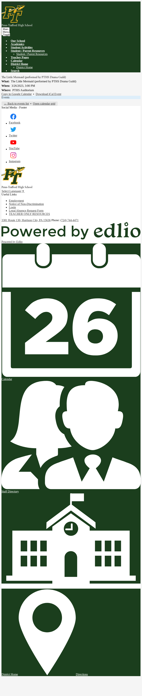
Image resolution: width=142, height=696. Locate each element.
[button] (28, 50)
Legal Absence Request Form (26, 210)
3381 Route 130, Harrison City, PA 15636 (26, 220)
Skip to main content (13, 3)
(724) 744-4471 (69, 220)
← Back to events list (16, 103)
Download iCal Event (48, 94)
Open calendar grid (44, 103)
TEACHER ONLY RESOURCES (29, 213)
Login (12, 207)
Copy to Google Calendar (16, 94)
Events (5, 97)
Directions (82, 674)
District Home (24, 67)
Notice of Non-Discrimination (26, 204)
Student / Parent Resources (32, 54)
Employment (16, 200)
